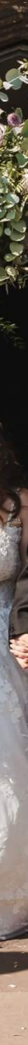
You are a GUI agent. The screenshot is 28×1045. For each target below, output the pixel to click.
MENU (25, 2)
